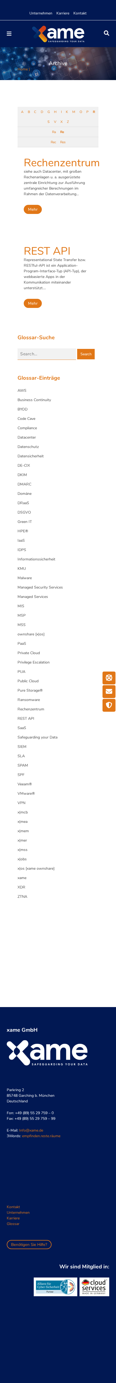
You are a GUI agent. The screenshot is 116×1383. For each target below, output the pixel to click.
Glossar (13, 1223)
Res (62, 142)
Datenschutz (28, 446)
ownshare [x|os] (31, 634)
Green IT (25, 521)
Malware (25, 578)
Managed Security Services (40, 587)
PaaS (22, 643)
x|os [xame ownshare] (36, 868)
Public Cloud (28, 681)
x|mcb (23, 812)
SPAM (23, 765)
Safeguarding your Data (37, 737)
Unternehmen (40, 13)
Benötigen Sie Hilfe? (29, 1244)
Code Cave (26, 418)
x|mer (22, 840)
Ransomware (29, 699)
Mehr (32, 209)
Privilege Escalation (34, 662)
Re (62, 132)
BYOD (23, 409)
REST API (47, 251)
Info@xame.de (31, 1130)
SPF (21, 774)
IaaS (21, 540)
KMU (22, 568)
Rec (53, 142)
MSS (22, 624)
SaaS (22, 727)
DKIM (22, 474)
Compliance (27, 428)
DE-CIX (24, 465)
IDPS (22, 549)
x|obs (22, 859)
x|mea (23, 821)
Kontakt (80, 13)
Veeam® (25, 784)
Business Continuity (34, 399)
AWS (22, 390)
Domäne (25, 493)
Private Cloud (29, 652)
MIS (21, 606)
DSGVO (24, 512)
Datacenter (27, 437)
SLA (21, 756)
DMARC (24, 484)
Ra (54, 132)
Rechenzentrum (62, 163)
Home (23, 69)
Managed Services (33, 596)
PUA (21, 671)
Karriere (62, 13)
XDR (21, 887)
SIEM (22, 746)
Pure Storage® (30, 690)
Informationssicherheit (36, 559)
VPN (21, 802)
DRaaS (23, 503)
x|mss (23, 849)
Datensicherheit (31, 456)
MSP (22, 615)
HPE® (23, 531)
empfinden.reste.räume (41, 1136)
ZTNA (22, 896)
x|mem (23, 831)
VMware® (26, 793)
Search (85, 354)
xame (22, 877)
